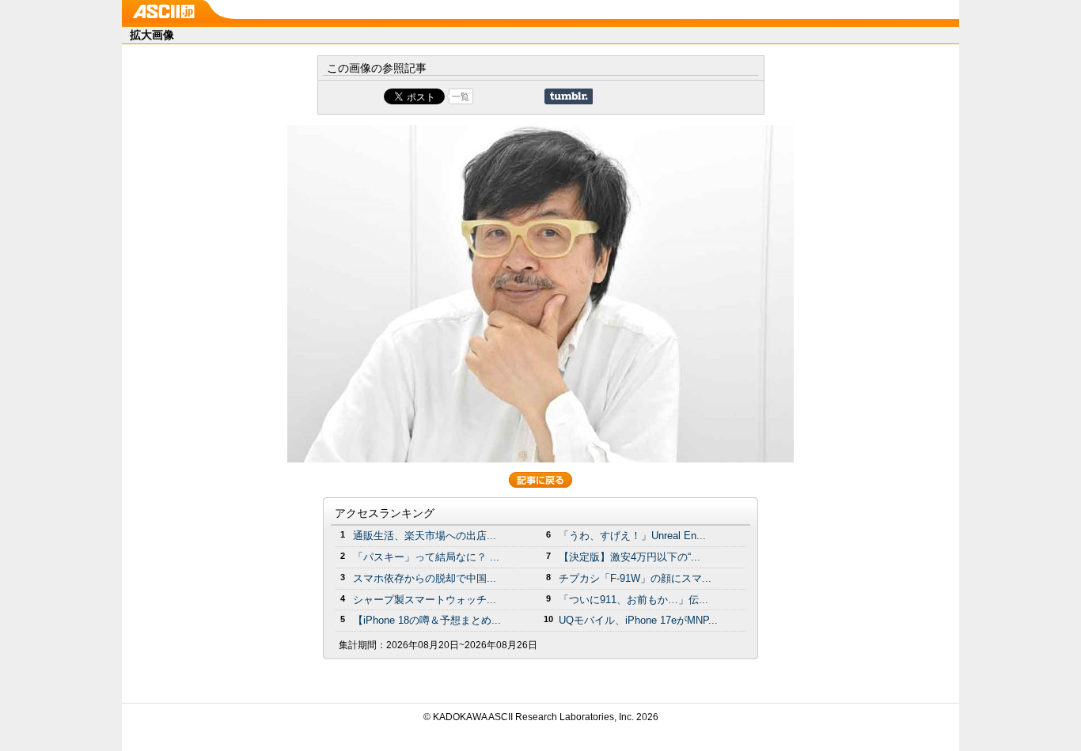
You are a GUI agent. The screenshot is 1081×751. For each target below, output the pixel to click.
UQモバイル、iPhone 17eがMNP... (638, 620)
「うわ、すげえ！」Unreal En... (632, 536)
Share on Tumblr (568, 96)
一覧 (460, 96)
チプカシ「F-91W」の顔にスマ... (635, 578)
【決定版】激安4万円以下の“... (629, 557)
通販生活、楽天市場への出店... (424, 536)
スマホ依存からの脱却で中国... (424, 578)
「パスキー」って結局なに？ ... (426, 557)
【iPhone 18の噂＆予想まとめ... (427, 620)
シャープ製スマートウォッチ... (424, 600)
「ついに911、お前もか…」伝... (633, 600)
